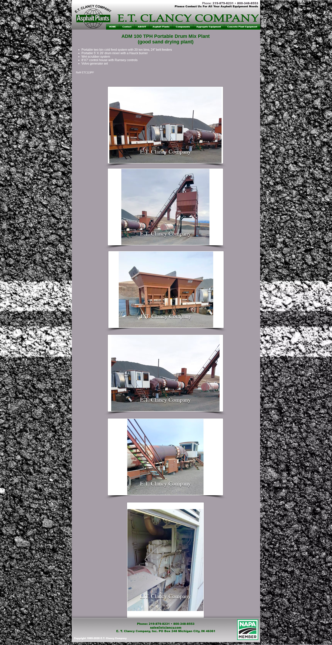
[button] (161, 27)
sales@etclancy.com (165, 627)
